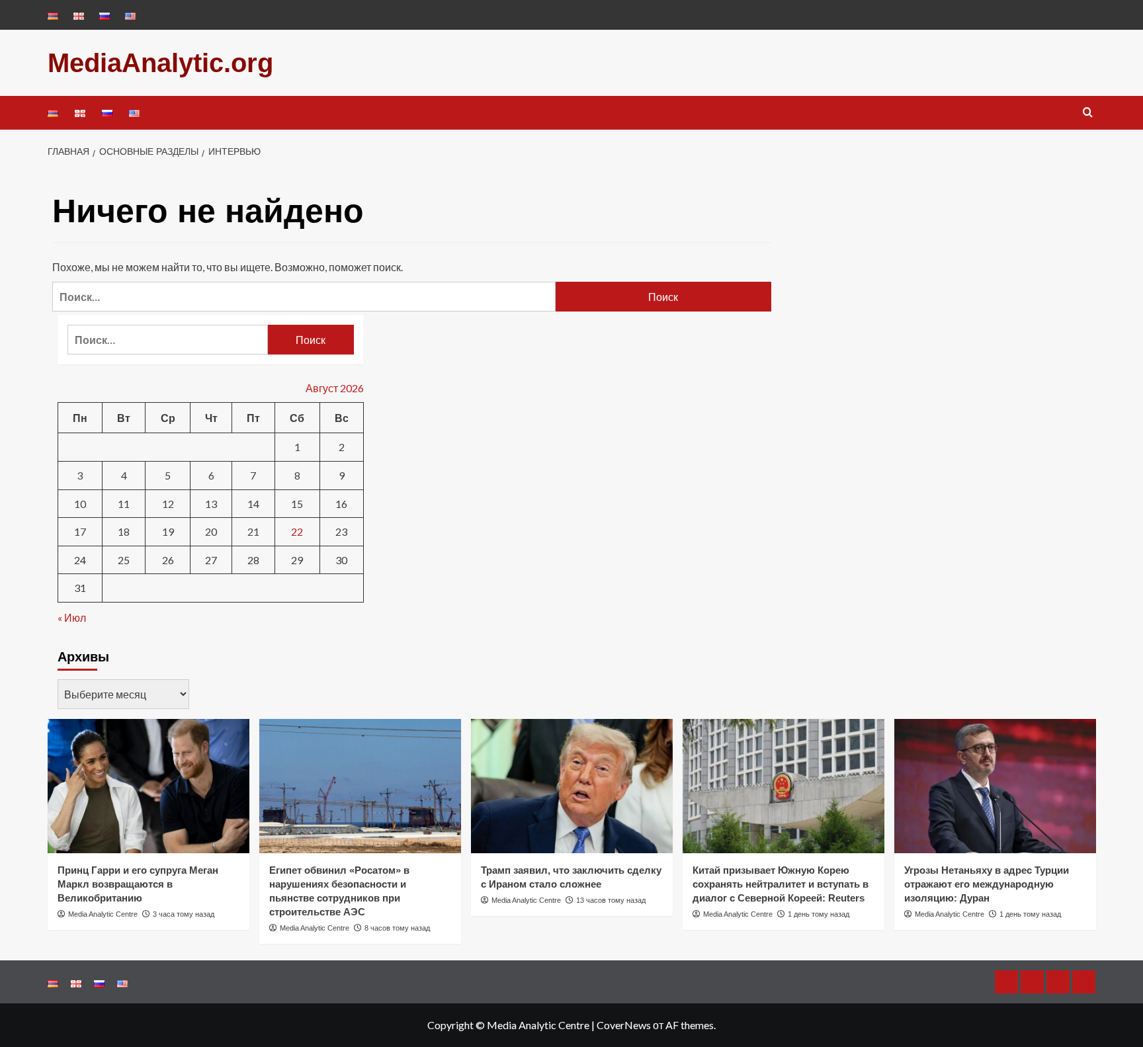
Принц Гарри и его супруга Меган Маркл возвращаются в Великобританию (138, 883)
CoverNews (624, 1025)
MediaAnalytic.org (160, 62)
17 (80, 531)
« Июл (72, 617)
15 (297, 503)
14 (253, 503)
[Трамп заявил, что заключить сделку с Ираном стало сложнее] (572, 786)
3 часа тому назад (183, 914)
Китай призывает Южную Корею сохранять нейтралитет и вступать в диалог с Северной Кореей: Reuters (780, 883)
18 (124, 531)
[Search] (1088, 112)
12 (168, 503)
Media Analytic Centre (103, 914)
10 (80, 503)
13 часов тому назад (611, 900)
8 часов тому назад (397, 928)
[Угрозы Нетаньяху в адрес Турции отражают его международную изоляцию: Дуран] (995, 786)
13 (211, 503)
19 (168, 531)
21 (253, 531)
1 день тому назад (818, 914)
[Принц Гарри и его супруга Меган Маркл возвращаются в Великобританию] (148, 786)
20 (211, 531)
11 (124, 503)
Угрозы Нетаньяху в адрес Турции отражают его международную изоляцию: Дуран (986, 883)
